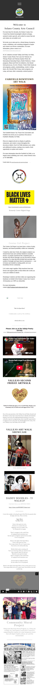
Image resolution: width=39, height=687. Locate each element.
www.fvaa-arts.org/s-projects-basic (19, 162)
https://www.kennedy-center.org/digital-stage (19, 207)
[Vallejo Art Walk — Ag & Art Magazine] (19, 395)
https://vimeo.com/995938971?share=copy (19, 507)
